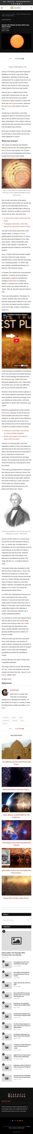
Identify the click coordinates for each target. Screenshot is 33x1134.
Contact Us (14, 1128)
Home (3, 14)
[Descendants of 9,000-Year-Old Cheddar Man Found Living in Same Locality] (16, 858)
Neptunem (14, 720)
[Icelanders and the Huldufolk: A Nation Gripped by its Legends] (7, 1068)
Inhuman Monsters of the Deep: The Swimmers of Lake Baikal (22, 1076)
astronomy (6, 717)
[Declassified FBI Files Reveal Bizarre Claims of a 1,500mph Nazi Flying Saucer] (7, 995)
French (22, 233)
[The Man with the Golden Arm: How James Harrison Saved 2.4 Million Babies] (7, 1026)
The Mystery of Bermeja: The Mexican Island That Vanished (22, 1035)
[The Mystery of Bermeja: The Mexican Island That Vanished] (7, 1037)
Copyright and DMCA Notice (23, 1)
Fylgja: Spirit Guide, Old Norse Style (22, 983)
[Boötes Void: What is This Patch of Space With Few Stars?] (16, 777)
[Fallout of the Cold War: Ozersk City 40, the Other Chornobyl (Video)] (16, 886)
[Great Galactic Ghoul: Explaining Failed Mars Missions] (16, 830)
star (5, 150)
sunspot (5, 723)
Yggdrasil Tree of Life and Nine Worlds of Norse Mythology (22, 1055)
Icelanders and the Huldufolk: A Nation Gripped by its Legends (22, 1066)
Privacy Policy (11, 1)
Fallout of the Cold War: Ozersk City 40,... (16, 898)
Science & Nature (10, 14)
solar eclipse (24, 623)
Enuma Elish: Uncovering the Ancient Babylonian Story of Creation (21, 974)
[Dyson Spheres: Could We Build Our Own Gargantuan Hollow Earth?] (16, 802)
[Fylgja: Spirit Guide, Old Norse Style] (7, 985)
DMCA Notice (21, 1128)
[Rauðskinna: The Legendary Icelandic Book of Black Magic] (7, 1006)
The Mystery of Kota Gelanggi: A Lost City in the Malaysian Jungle (22, 1046)
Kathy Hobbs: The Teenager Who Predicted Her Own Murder (13, 954)
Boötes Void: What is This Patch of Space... (16, 789)
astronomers (8, 106)
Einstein (14, 717)
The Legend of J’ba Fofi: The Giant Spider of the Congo (21, 962)
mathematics (12, 281)
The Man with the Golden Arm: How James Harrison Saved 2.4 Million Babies (22, 1025)
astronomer (5, 413)
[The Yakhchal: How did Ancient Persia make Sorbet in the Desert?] (16, 749)
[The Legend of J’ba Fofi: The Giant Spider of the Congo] (7, 964)
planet (16, 103)
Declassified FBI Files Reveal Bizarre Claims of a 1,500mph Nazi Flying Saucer (22, 994)
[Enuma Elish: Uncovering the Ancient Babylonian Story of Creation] (7, 975)
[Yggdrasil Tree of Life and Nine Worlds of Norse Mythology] (7, 1057)
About (4, 1)
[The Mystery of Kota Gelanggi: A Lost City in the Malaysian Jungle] (7, 1047)
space (20, 382)
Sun (13, 561)
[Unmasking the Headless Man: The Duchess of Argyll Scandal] (7, 1016)
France (21, 717)
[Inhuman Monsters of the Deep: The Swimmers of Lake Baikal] (7, 1078)
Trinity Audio (17, 67)
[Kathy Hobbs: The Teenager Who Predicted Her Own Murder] (16, 941)
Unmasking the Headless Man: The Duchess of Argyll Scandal (22, 1014)
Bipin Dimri (6, 29)
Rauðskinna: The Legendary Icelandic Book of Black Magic (22, 1004)
